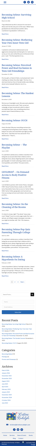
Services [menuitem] (12, 435)
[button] (18, 312)
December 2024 (7, 394)
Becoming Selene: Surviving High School (14, 324)
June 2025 (5, 384)
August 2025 (6, 381)
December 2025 (7, 376)
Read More (5, 34)
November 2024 (7, 397)
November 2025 (7, 378)
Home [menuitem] (5, 435)
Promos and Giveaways (9, 359)
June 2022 (5, 403)
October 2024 (6, 400)
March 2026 (5, 370)
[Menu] (5, 2)
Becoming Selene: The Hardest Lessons (13, 338)
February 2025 (6, 389)
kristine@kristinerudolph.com (20, 425)
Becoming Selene (7, 354)
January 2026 (6, 373)
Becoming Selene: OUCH (14, 120)
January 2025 (6, 392)
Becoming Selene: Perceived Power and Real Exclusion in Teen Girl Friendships (17, 68)
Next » (22, 282)
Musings (4, 356)
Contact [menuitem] (20, 438)
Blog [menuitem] (14, 438)
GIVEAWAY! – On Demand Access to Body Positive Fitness (15, 175)
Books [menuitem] (31, 435)
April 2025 (5, 386)
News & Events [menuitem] (21, 435)
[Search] (32, 294)
